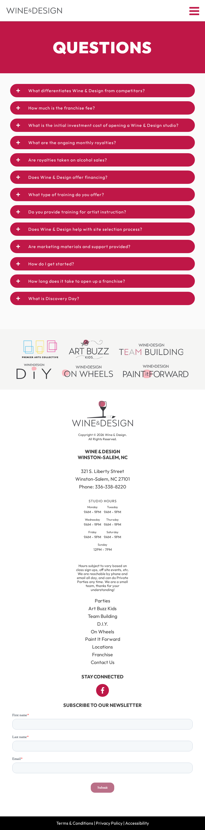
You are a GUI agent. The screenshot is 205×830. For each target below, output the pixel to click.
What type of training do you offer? (66, 194)
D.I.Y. (102, 624)
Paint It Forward (102, 639)
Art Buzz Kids (102, 608)
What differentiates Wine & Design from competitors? (86, 90)
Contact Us (103, 662)
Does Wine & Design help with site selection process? (85, 229)
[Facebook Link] (102, 690)
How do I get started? (51, 263)
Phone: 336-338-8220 (102, 487)
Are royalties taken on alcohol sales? (67, 160)
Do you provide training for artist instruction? (77, 211)
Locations (102, 647)
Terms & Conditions (74, 823)
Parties (102, 601)
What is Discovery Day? (53, 298)
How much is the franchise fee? (61, 108)
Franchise (102, 654)
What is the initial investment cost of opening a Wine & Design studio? (103, 125)
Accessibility (137, 823)
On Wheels (102, 632)
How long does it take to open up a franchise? (76, 281)
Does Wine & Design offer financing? (68, 177)
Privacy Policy (109, 823)
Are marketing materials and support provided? (79, 246)
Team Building (102, 616)
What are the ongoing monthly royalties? (72, 142)
